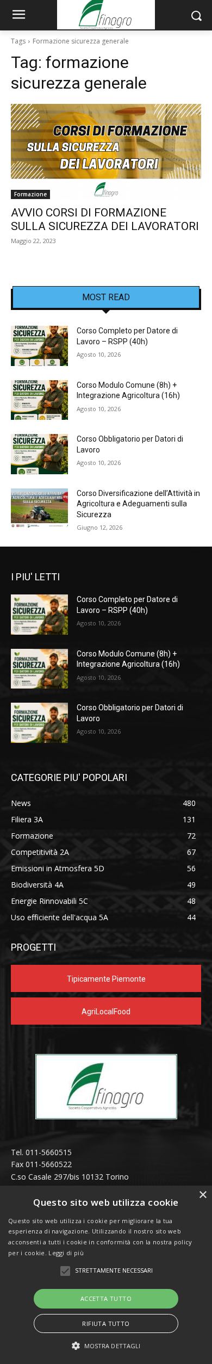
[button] (106, 1345)
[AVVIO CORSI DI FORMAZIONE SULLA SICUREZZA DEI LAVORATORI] (106, 151)
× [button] (202, 1195)
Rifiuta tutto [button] (105, 1323)
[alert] (106, 1275)
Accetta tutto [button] (106, 1298)
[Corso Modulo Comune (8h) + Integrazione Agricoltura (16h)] (39, 400)
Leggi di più (66, 1253)
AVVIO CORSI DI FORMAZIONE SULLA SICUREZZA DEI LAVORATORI (105, 219)
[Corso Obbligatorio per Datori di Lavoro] (39, 454)
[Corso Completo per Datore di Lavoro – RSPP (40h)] (39, 346)
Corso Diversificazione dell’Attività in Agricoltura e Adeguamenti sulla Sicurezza (138, 504)
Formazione (30, 194)
